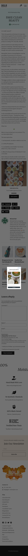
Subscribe (14, 287)
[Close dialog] (19, 268)
